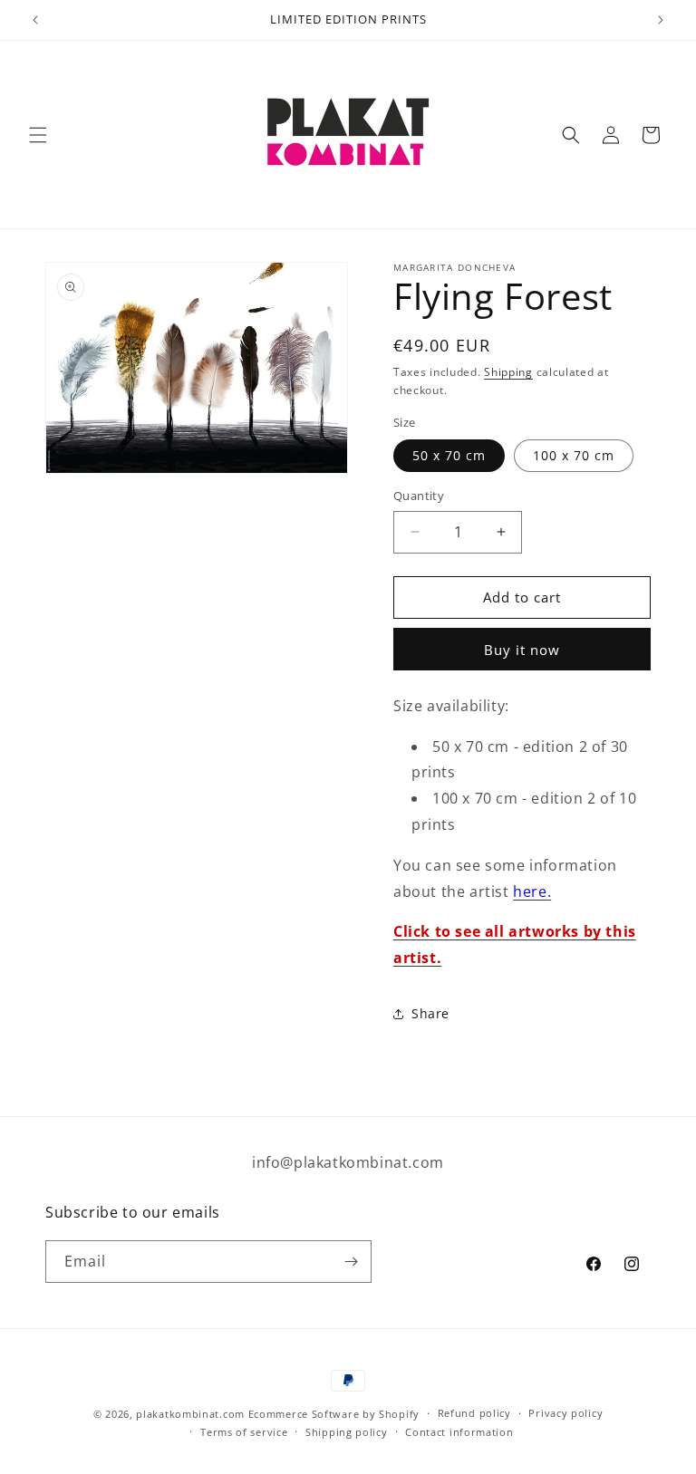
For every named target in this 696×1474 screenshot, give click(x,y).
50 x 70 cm (449, 455)
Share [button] (430, 1013)
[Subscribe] (351, 1261)
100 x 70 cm (573, 455)
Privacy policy (565, 1413)
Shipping (508, 372)
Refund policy (474, 1413)
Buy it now (522, 650)
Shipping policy (346, 1432)
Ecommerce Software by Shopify (334, 1414)
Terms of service (243, 1432)
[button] (38, 135)
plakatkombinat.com (190, 1414)
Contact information (459, 1432)
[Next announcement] (661, 20)
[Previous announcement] (35, 20)
